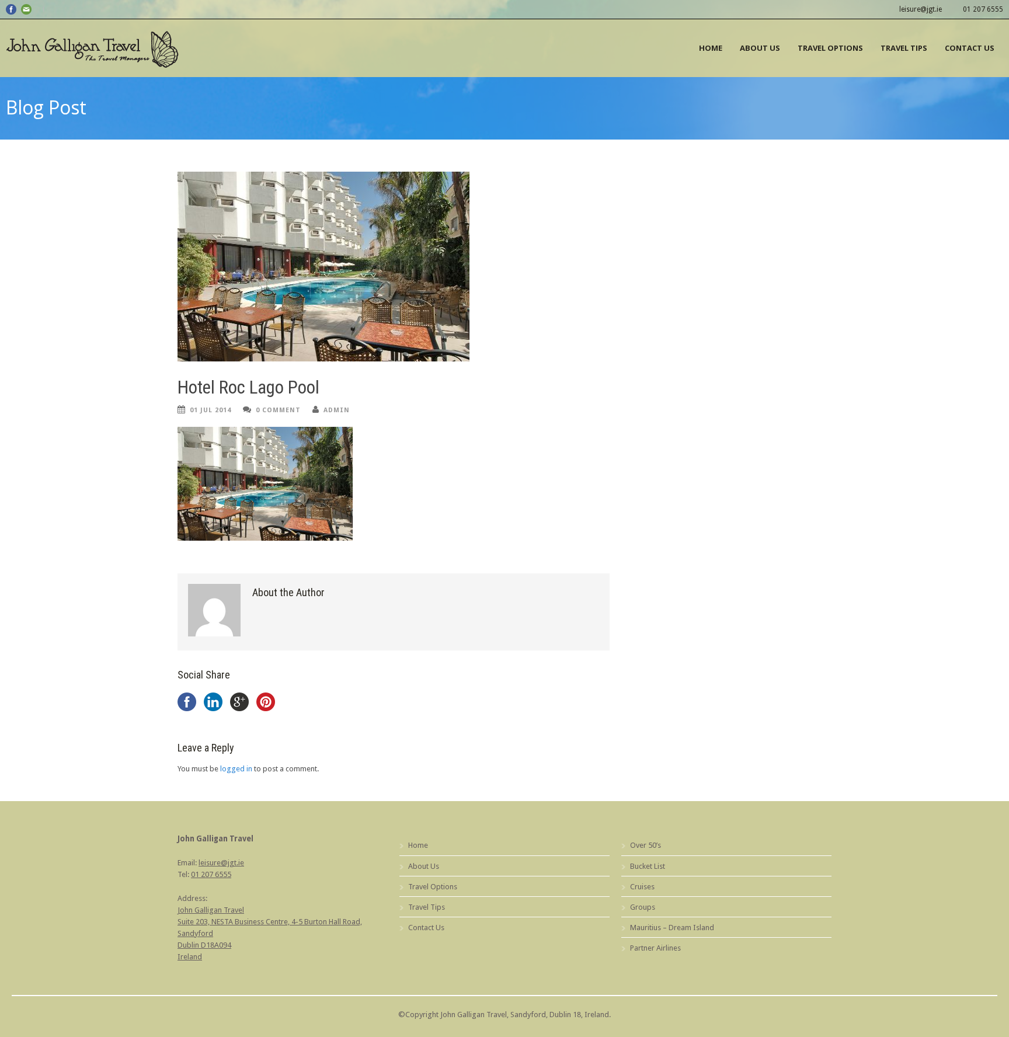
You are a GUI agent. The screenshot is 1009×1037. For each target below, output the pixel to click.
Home (710, 48)
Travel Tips (904, 48)
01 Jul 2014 (210, 410)
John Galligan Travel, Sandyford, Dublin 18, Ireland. (525, 1014)
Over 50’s (645, 845)
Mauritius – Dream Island (672, 927)
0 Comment (278, 410)
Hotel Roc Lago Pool (248, 387)
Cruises (642, 886)
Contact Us (969, 48)
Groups (642, 907)
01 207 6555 (983, 9)
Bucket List (647, 866)
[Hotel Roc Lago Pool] (394, 266)
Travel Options (830, 48)
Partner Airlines (655, 948)
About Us (760, 48)
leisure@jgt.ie (920, 9)
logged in (236, 768)
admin (336, 410)
